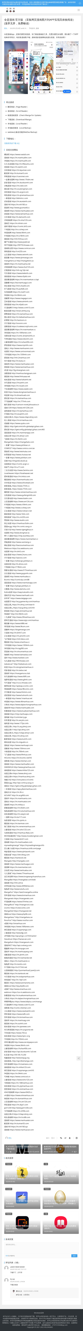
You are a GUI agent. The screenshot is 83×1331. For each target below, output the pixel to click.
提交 (74, 1256)
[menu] (78, 10)
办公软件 (8, 1189)
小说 (46, 1164)
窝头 (5, 28)
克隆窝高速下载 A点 (12, 143)
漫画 (37, 28)
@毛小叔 (19, 1295)
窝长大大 (19, 1291)
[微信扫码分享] (61, 1138)
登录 (7, 1256)
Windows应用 (39, 1313)
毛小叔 (12, 1279)
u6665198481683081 (17, 1267)
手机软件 (32, 28)
